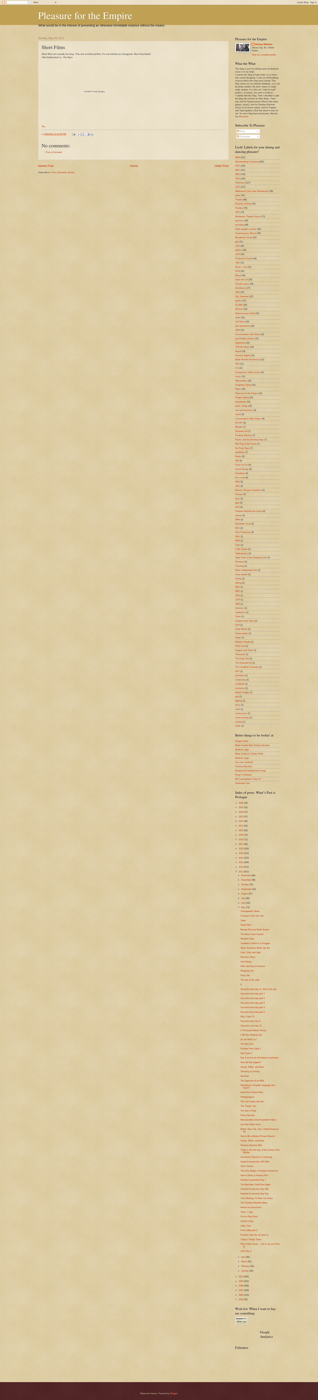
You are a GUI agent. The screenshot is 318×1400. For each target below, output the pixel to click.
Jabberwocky (241, 553)
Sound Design (242, 469)
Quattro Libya (246, 1221)
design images (242, 692)
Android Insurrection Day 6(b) (254, 1189)
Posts (242, 131)
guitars (238, 300)
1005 (237, 595)
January (245, 1271)
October (245, 884)
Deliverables (241, 380)
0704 (237, 271)
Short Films (246, 925)
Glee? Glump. (247, 1166)
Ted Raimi (240, 321)
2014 (241, 858)
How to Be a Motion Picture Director (257, 1136)
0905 (237, 540)
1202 (237, 254)
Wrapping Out (247, 971)
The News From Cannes (252, 934)
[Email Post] (73, 134)
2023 (241, 816)
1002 (237, 178)
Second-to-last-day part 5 (252, 1003)
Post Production (243, 532)
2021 (241, 826)
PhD (237, 364)
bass (237, 498)
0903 (237, 481)
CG (236, 368)
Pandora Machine (243, 435)
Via (43, 126)
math (237, 709)
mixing (238, 578)
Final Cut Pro (241, 465)
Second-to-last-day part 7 (252, 993)
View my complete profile (264, 54)
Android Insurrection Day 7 (253, 1180)
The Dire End (246, 1044)
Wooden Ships (247, 938)
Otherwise (240, 182)
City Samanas (242, 296)
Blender (238, 427)
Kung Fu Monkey (243, 775)
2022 (241, 821)
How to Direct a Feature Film (254, 1175)
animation (239, 675)
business (239, 220)
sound (238, 414)
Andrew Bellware (263, 44)
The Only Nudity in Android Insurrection (259, 1171)
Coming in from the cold (251, 916)
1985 (237, 604)
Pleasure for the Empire (85, 15)
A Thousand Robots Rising (253, 1030)
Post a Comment (54, 152)
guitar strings (241, 406)
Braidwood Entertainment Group (250, 770)
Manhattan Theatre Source (248, 216)
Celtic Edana (241, 549)
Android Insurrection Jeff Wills (254, 1161)
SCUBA (239, 305)
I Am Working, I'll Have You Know (256, 1198)
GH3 (237, 507)
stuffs (238, 726)
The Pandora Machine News (253, 1202)
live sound (240, 477)
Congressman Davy (244, 621)
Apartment (240, 343)
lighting (238, 701)
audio (237, 317)
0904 (237, 157)
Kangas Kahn (241, 741)
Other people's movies (246, 229)
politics (238, 250)
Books (238, 456)
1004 (237, 330)
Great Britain (241, 629)
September (246, 889)
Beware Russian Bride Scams (254, 929)
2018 (241, 839)
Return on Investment (250, 1207)
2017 (241, 844)
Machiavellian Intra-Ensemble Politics (258, 1120)
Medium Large (242, 749)
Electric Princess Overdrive (248, 490)
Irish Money (246, 961)
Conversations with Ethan (247, 334)
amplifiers (239, 452)
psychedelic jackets (244, 338)
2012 (241, 867)
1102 (237, 246)
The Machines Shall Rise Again (255, 1184)
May (243, 907)
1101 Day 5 (245, 1251)
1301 (237, 262)
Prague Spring (242, 397)
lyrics (237, 705)
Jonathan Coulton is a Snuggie (255, 943)
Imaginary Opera (243, 385)
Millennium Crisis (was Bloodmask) (252, 191)
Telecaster (240, 654)
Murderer (244, 1076)
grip (237, 696)
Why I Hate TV (247, 1016)
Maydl (238, 351)
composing (240, 679)
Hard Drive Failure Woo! (251, 1092)
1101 (237, 187)
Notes (238, 389)
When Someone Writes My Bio (255, 948)
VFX (237, 671)
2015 (241, 853)
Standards (240, 473)
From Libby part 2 (248, 1230)
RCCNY (239, 423)
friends (238, 515)
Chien (238, 616)
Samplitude (240, 401)
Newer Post (45, 166)
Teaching (239, 566)
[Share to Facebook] (89, 134)
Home (134, 166)
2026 (241, 803)
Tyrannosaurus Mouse (245, 233)
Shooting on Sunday (250, 1071)
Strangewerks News (250, 911)
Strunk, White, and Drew (252, 1067)
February (245, 1266)
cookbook (239, 684)
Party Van (245, 975)
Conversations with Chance (248, 418)
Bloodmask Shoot (243, 237)
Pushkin (239, 208)
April (243, 1257)
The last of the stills (250, 980)
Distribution (240, 288)
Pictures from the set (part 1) (254, 1235)
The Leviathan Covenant (247, 667)
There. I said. (246, 1212)
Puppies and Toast (244, 650)
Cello (237, 545)
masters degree (242, 355)
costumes (240, 688)
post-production (242, 326)
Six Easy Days (242, 448)
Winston (239, 309)
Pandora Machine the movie (248, 511)
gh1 (237, 241)
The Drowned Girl (243, 663)
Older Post (221, 166)
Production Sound (243, 258)
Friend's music (242, 284)
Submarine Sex (242, 783)
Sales (243, 920)
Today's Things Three (250, 1239)
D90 (237, 460)
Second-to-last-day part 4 (252, 1007)
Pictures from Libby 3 (250, 1048)
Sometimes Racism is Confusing (256, 1157)
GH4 (237, 625)
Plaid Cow (240, 646)
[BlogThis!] (82, 134)
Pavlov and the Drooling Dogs (249, 439)
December (246, 875)
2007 (241, 1290)
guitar (237, 195)
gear (237, 502)
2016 (241, 848)
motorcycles (241, 713)
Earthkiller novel (243, 524)
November (246, 880)
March (244, 1261)
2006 (241, 1295)
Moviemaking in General (246, 161)
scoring (238, 722)
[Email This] (79, 134)
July (243, 898)
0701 (237, 166)
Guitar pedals (241, 633)
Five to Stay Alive (249, 1216)
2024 (241, 812)
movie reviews (242, 717)
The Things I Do (248, 1106)
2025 (241, 807)
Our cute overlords (244, 762)
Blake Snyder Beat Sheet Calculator (252, 745)
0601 (237, 536)
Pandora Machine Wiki (251, 1145)
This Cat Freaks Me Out (252, 1101)
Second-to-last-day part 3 (252, 1012)
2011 (241, 871)
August (245, 893)
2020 (241, 830)
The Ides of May (248, 1110)
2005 (241, 1299)
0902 (237, 591)
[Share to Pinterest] (92, 134)
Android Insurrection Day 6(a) (254, 1193)
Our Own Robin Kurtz (250, 1124)
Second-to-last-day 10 (251, 1026)
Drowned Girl (241, 431)
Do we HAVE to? (248, 1039)
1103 (237, 599)
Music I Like (241, 267)
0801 (237, 170)
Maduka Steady (242, 642)
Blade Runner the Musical (247, 359)
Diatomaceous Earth (245, 313)
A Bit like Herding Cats (251, 1035)
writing (238, 583)
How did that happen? (250, 1062)
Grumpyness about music (247, 372)
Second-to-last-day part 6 (252, 998)
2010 (241, 1276)
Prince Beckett (247, 1115)
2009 (241, 1281)
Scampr (239, 494)
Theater (238, 199)
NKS (237, 528)
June (243, 903)
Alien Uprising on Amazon (252, 966)
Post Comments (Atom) (63, 172)
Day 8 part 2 (246, 1053)
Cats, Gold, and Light (250, 952)
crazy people (241, 574)
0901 (237, 587)
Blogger (173, 1393)
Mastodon (243, 116)
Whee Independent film (246, 570)
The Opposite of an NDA (252, 1080)
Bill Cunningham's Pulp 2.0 (248, 779)
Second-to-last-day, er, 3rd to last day (258, 989)
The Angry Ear (242, 658)
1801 (237, 486)
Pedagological (247, 1097)
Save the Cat (241, 279)
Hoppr (238, 637)
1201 (237, 212)
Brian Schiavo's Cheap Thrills (249, 753)
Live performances (244, 410)
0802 (237, 174)
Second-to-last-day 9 (250, 1021)
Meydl (238, 275)
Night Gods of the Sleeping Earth (251, 557)
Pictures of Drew (243, 203)
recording (239, 225)
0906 (237, 519)
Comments (244, 136)
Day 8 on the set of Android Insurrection (259, 1057)
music (238, 376)
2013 (241, 862)
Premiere (239, 561)
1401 (237, 292)
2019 (241, 835)
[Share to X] (85, 134)
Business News (247, 957)
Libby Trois (245, 1226)
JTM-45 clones (242, 347)
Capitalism (240, 612)
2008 (241, 1285)
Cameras (239, 608)
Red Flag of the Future (246, 444)
